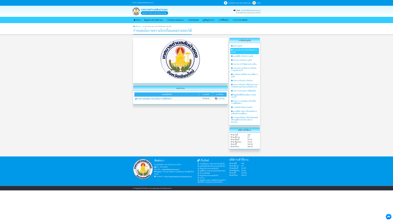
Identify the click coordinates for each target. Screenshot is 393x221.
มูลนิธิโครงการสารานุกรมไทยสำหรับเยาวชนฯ (212, 171)
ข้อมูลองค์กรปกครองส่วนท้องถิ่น (209, 168)
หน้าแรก (138, 20)
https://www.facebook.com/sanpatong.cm (178, 176)
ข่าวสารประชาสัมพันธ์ (240, 20)
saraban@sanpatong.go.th (251, 10)
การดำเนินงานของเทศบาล (175, 20)
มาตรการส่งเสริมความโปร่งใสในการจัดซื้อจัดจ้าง (154, 99)
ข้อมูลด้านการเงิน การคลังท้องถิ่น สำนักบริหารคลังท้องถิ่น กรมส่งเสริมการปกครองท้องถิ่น (212, 181)
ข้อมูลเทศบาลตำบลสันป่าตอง (153, 20)
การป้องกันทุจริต (193, 20)
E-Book (202, 178)
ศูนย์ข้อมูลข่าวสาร (208, 20)
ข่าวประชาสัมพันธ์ (205, 173)
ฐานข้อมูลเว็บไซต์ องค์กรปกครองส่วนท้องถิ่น (212, 166)
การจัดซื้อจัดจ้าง (223, 20)
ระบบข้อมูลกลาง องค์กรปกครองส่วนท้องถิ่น (212, 164)
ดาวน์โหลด (220, 98)
